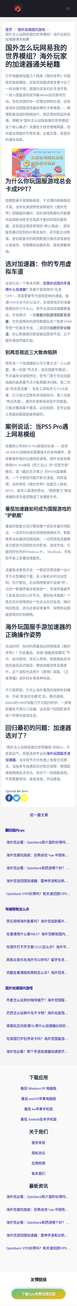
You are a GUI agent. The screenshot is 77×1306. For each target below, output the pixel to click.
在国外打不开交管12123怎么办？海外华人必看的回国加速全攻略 (38, 947)
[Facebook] (9, 798)
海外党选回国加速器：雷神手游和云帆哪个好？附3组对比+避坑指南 (38, 881)
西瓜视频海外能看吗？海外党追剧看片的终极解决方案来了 (38, 921)
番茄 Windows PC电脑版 (38, 1088)
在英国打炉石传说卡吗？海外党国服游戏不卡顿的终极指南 (38, 1039)
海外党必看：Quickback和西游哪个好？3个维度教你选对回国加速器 (38, 868)
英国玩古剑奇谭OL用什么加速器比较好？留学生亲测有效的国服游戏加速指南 (38, 1026)
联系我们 (38, 1173)
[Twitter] (16, 798)
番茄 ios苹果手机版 (38, 1109)
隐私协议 (38, 1153)
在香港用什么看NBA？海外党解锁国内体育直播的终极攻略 (38, 934)
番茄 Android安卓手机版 (39, 1119)
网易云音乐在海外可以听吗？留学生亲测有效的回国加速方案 (38, 960)
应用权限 (38, 1163)
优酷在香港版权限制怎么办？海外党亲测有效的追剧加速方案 (38, 973)
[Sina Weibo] (24, 798)
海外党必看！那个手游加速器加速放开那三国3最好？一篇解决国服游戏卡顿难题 (38, 1051)
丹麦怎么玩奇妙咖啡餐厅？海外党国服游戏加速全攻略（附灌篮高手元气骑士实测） (38, 1000)
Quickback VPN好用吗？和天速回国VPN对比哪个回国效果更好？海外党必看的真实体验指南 (38, 894)
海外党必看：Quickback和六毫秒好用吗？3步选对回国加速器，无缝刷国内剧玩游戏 (38, 842)
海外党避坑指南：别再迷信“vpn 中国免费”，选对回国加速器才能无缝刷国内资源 (38, 855)
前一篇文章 (39, 815)
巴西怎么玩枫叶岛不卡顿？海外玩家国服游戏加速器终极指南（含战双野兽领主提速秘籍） (38, 1013)
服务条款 (38, 1143)
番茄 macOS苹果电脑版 (38, 1099)
